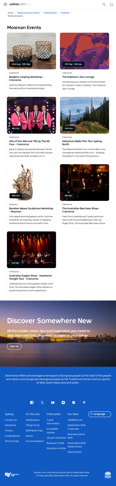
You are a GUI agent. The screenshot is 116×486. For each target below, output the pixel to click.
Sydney (9, 414)
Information (54, 414)
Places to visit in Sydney (28, 13)
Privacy (9, 430)
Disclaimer (10, 425)
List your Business (56, 438)
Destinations (32, 420)
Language (99, 414)
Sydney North (50, 13)
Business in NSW (55, 443)
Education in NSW (56, 448)
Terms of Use (12, 441)
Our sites (73, 414)
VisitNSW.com (75, 420)
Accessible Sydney (52, 431)
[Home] (17, 4)
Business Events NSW (76, 436)
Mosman (65, 13)
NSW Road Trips (34, 430)
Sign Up (14, 346)
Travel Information (53, 422)
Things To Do (33, 425)
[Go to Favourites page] (111, 4)
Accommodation (35, 441)
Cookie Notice (12, 436)
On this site (32, 414)
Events (29, 436)
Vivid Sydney (74, 452)
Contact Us (11, 420)
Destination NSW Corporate (77, 427)
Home (10, 13)
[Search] (104, 5)
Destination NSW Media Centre (77, 445)
